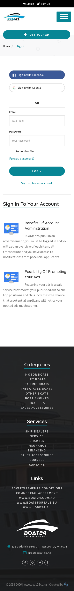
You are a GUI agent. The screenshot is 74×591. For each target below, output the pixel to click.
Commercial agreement (37, 493)
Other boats (37, 393)
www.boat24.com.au (37, 498)
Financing (37, 450)
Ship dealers (37, 431)
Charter (37, 441)
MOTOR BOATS (37, 374)
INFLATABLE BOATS (36, 389)
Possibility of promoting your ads (45, 274)
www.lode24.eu (37, 507)
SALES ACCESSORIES (37, 408)
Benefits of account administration (42, 226)
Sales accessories (37, 455)
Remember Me (25, 151)
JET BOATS (37, 379)
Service (37, 436)
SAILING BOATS (37, 384)
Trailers (37, 403)
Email (12, 112)
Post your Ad (38, 34)
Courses (37, 460)
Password (15, 131)
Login (37, 171)
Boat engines (37, 398)
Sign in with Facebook (31, 75)
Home (6, 46)
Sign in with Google (29, 87)
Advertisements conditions (37, 488)
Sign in (31, 4)
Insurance (37, 445)
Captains (37, 464)
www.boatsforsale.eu (37, 502)
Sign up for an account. (37, 183)
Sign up (45, 4)
